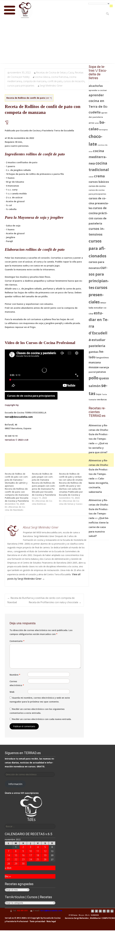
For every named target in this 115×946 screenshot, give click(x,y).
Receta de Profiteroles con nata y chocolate (55, 602)
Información (15, 784)
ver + (48, 97)
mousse (94, 367)
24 (30, 859)
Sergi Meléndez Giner (51, 85)
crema (99, 176)
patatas (101, 371)
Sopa (98, 394)
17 (30, 855)
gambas (94, 351)
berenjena (103, 130)
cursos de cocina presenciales (99, 203)
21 (8, 859)
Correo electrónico (17, 683)
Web (12, 691)
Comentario (17, 641)
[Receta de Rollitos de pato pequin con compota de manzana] (45, 488)
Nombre (15, 674)
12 (45, 851)
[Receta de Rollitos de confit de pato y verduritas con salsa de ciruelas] (72, 488)
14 (8, 855)
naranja (104, 367)
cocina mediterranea (98, 157)
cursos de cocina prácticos (98, 213)
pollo (93, 378)
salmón (95, 386)
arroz (91, 123)
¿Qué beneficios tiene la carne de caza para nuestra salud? (99, 527)
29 (16, 863)
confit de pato (54, 81)
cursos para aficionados (97, 248)
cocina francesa (59, 77)
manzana (95, 362)
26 (45, 859)
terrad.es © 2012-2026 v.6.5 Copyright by (24, 918)
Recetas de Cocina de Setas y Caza (55, 72)
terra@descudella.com (19, 416)
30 (23, 863)
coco (91, 176)
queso (104, 378)
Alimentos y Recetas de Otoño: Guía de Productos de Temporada (98, 434)
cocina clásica (42, 77)
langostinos (102, 357)
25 (37, 859)
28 (8, 863)
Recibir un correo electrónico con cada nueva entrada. (41, 719)
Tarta (104, 394)
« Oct (8, 868)
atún (97, 123)
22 (16, 859)
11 (37, 851)
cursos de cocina (97, 186)
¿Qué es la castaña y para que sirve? (98, 447)
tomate (92, 399)
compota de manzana (34, 81)
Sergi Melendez (81, 918)
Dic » (8, 876)
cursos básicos (99, 182)
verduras (102, 399)
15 (16, 855)
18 (37, 855)
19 (45, 855)
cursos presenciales (98, 295)
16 (23, 855)
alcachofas (96, 86)
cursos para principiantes (20, 85)
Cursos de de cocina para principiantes (31, 395)
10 (30, 851)
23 (23, 859)
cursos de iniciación (73, 81)
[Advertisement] (57, 42)
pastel (92, 371)
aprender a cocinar (98, 90)
